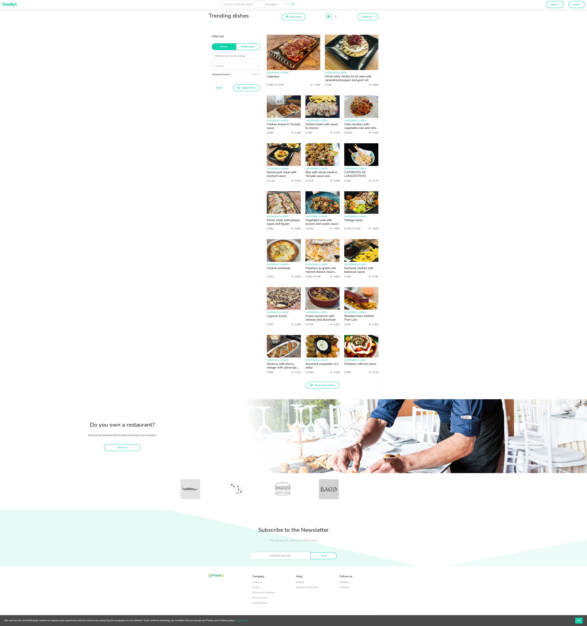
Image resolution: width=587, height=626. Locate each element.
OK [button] (579, 620)
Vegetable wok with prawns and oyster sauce (321, 222)
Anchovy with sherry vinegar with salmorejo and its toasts (282, 365)
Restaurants (248, 46)
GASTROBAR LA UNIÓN (277, 73)
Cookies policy (259, 603)
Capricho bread (277, 316)
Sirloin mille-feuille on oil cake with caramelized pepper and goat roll (348, 78)
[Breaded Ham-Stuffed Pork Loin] (363, 298)
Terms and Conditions (263, 592)
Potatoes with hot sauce (360, 364)
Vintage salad (353, 220)
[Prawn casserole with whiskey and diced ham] (324, 298)
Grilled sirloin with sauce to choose (321, 126)
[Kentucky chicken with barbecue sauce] (363, 250)
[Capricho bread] (285, 298)
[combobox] (276, 4)
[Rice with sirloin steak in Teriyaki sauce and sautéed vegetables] (324, 154)
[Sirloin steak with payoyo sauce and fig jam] (285, 202)
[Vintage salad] (363, 202)
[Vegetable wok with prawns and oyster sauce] (324, 202)
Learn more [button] (242, 620)
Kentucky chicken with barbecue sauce (358, 270)
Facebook (344, 587)
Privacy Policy (259, 597)
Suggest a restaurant (307, 587)
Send (323, 555)
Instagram (344, 582)
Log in (576, 4)
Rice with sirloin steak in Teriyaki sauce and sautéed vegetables (321, 174)
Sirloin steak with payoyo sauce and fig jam (283, 222)
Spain (554, 4)
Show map (295, 16)
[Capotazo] (295, 52)
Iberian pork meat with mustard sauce (281, 174)
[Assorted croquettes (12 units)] (324, 346)
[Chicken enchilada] (285, 250)
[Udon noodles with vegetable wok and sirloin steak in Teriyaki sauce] (363, 106)
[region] (237, 61)
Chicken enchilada (278, 268)
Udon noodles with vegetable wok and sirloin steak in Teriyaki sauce (361, 126)
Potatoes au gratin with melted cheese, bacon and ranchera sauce (320, 270)
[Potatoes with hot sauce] (363, 346)
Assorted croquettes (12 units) (321, 365)
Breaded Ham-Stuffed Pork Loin (359, 318)
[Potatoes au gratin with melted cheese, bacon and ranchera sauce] (324, 250)
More (255, 74)
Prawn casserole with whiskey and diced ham (320, 318)
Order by (367, 16)
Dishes (223, 46)
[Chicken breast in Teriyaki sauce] (285, 106)
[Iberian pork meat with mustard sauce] (285, 154)
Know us (122, 447)
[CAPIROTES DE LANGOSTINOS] (363, 154)
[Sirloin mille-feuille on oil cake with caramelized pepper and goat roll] (353, 52)
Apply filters (248, 87)
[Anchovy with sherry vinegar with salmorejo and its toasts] (285, 346)
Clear (219, 87)
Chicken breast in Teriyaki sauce (283, 126)
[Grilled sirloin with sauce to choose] (324, 106)
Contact (300, 582)
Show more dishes (324, 385)
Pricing (255, 587)
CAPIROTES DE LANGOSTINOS (355, 174)
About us (257, 582)
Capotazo (273, 76)
